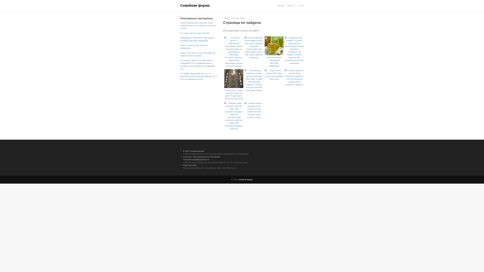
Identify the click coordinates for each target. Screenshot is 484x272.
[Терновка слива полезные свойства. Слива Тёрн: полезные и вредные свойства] (233, 114)
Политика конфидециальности (196, 159)
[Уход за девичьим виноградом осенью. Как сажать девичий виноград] (254, 46)
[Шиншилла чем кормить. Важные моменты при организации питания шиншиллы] (294, 49)
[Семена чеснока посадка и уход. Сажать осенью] (254, 109)
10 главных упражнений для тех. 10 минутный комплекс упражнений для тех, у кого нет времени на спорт (198, 76)
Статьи (301, 5)
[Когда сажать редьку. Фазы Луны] (274, 73)
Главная (280, 5)
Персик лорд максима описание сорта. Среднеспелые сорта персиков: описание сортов (198, 26)
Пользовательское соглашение (206, 157)
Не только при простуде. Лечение (194, 33)
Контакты (187, 157)
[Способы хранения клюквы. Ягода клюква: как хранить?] (294, 76)
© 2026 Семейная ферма (193, 151)
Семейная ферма (195, 5)
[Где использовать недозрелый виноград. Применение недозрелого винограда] (274, 54)
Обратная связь (190, 165)
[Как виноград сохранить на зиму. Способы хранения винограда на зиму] (254, 79)
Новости (290, 5)
